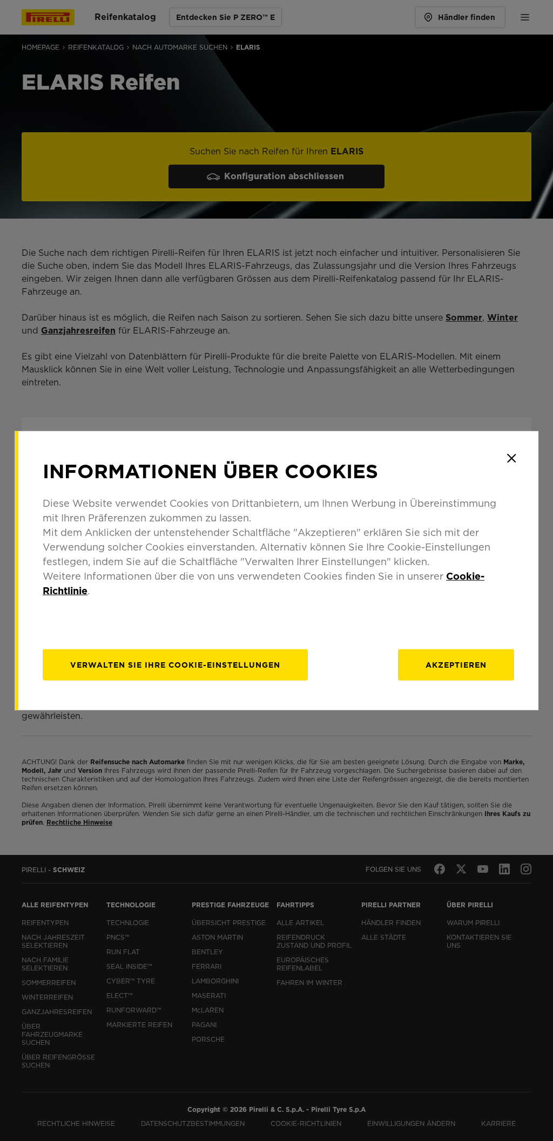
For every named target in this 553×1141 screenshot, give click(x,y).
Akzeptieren (456, 664)
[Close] (511, 458)
